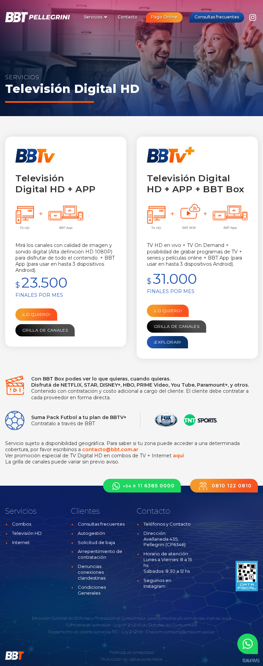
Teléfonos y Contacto (167, 524)
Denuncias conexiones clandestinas (91, 572)
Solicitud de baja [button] (96, 542)
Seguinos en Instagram (157, 583)
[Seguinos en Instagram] (253, 19)
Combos (21, 524)
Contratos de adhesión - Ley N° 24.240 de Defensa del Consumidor (131, 624)
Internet (21, 542)
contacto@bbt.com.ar (110, 449)
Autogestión (91, 533)
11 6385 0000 (149, 486)
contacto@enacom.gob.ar (189, 631)
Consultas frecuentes (217, 16)
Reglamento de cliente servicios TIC (83, 631)
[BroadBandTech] (39, 17)
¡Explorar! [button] (167, 342)
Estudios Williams (251, 661)
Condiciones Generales (92, 590)
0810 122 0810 (231, 486)
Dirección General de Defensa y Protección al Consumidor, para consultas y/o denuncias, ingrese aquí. (131, 618)
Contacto (127, 16)
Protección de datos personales (131, 659)
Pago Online (164, 16)
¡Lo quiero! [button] (36, 314)
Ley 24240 (132, 631)
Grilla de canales (45, 330)
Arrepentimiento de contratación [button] (100, 554)
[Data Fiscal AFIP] (247, 576)
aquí (178, 456)
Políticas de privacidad (132, 652)
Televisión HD (27, 533)
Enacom (154, 631)
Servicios (93, 16)
